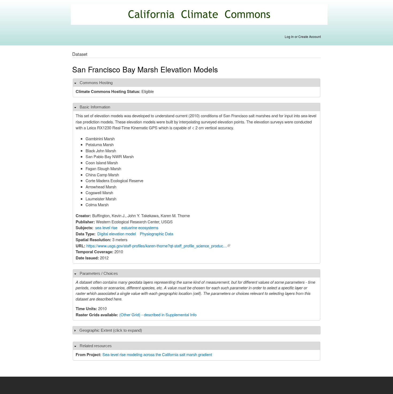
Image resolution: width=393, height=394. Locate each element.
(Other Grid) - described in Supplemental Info (157, 314)
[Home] (200, 15)
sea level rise (106, 227)
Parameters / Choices (99, 273)
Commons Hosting (96, 82)
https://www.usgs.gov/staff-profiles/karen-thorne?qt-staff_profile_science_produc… (158, 245)
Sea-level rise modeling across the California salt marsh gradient (157, 354)
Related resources (96, 346)
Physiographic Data (156, 233)
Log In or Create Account (303, 36)
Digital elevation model (116, 233)
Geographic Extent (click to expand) (110, 330)
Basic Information (95, 107)
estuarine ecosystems (139, 227)
